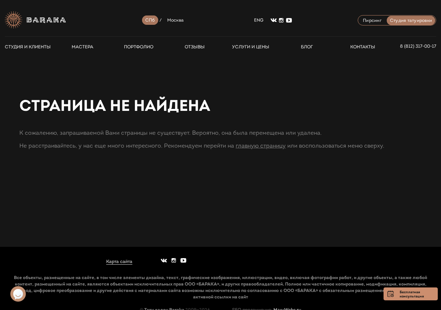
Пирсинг (372, 20)
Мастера (82, 47)
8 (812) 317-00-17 (418, 46)
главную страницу (261, 145)
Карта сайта (119, 261)
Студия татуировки (411, 20)
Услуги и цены (250, 47)
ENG (258, 20)
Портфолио (138, 47)
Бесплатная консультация (412, 294)
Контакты (362, 47)
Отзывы (195, 47)
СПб (150, 20)
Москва (175, 20)
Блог (307, 47)
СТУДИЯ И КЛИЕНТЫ (26, 47)
